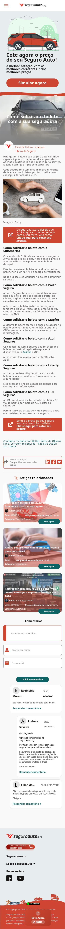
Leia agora (49, 521)
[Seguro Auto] (8, 146)
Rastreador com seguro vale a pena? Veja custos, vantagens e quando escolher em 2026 (31, 592)
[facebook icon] (53, 462)
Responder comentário (26, 708)
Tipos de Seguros (26, 151)
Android (27, 352)
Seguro (40, 147)
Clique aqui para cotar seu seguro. (33, 239)
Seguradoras (22, 564)
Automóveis (21, 608)
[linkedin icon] (48, 462)
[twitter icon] (59, 462)
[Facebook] (9, 880)
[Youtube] (20, 879)
